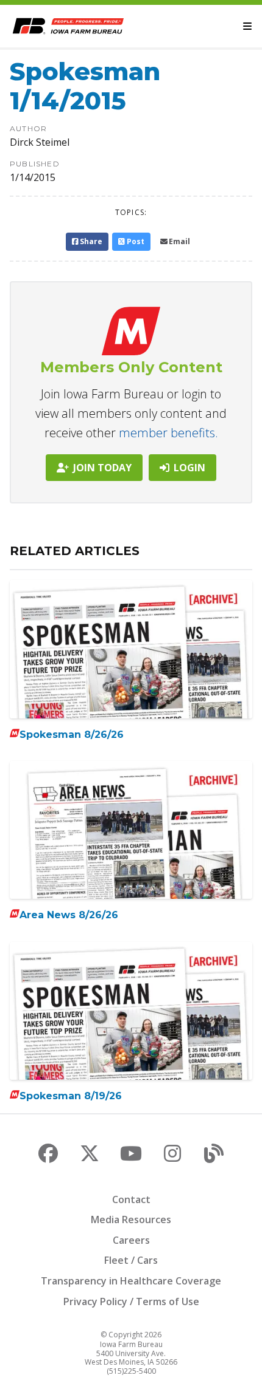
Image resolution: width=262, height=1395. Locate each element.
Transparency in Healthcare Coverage (131, 1281)
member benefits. (168, 433)
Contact (131, 1199)
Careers (131, 1240)
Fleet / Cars (131, 1260)
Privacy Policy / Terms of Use (131, 1301)
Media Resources (131, 1219)
